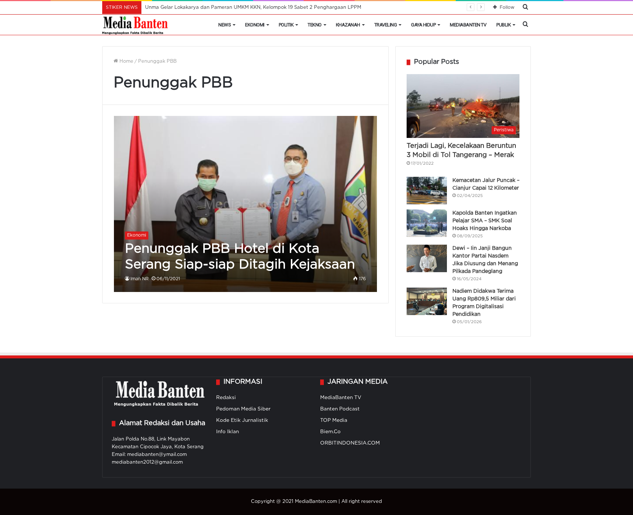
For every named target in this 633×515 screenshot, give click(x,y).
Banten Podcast (340, 409)
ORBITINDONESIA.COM (350, 443)
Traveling (385, 25)
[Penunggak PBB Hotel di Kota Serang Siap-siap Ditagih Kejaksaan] (245, 204)
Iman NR (139, 279)
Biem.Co (330, 432)
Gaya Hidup (423, 25)
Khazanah (348, 25)
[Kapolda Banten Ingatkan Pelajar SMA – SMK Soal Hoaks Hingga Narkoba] (427, 223)
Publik (503, 25)
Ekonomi (254, 25)
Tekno (315, 25)
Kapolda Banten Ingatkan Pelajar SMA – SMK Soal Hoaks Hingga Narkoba (484, 221)
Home (125, 61)
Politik (286, 25)
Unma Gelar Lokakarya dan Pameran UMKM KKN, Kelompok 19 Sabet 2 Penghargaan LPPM (253, 8)
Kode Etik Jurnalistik (242, 420)
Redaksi (226, 397)
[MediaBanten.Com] (135, 25)
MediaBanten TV (468, 25)
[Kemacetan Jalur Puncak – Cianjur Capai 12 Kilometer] (427, 190)
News (224, 25)
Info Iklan (227, 432)
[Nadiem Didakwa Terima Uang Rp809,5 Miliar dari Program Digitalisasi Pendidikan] (427, 301)
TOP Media (333, 420)
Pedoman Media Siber (243, 409)
